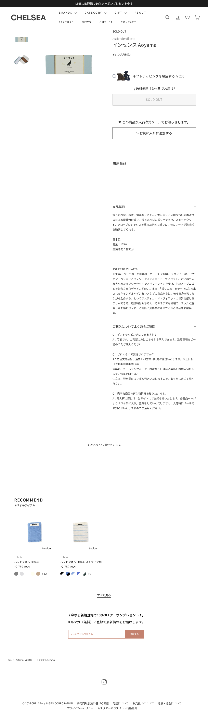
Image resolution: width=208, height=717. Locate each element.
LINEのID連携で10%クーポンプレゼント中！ (104, 3)
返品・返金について (170, 703)
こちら (150, 339)
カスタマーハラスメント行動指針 (117, 708)
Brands (66, 12)
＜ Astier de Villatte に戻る (104, 445)
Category (94, 12)
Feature (66, 22)
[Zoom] (69, 64)
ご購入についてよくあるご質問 (134, 326)
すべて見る (104, 595)
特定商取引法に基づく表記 (93, 703)
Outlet (106, 22)
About (140, 12)
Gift (119, 12)
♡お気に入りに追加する (154, 133)
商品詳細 (119, 207)
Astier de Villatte (24, 659)
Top (10, 659)
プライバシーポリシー (80, 708)
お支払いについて (143, 703)
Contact (128, 22)
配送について (121, 703)
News (86, 22)
